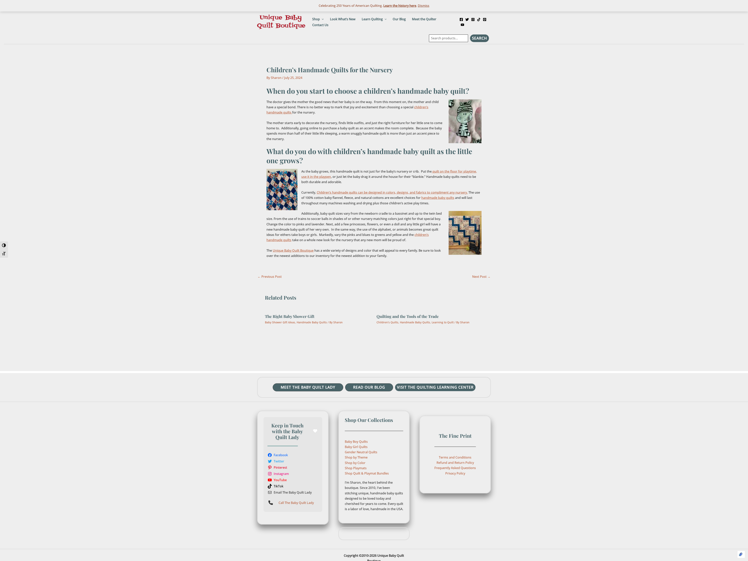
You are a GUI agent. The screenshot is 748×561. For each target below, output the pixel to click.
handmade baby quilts (437, 198)
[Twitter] (467, 19)
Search (479, 38)
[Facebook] (461, 19)
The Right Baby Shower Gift (289, 316)
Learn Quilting (372, 19)
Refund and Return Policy (455, 462)
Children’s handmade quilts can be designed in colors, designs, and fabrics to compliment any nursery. (392, 192)
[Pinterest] (484, 19)
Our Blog (399, 19)
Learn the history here (399, 6)
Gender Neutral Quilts (361, 452)
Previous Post (270, 276)
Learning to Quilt (443, 322)
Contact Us (320, 25)
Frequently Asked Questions (455, 468)
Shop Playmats (356, 468)
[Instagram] (473, 19)
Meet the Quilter (424, 19)
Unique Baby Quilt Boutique (293, 250)
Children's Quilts (387, 322)
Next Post (481, 276)
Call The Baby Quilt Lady (296, 503)
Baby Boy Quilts (356, 441)
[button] (322, 19)
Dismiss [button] (423, 6)
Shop (316, 19)
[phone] (270, 502)
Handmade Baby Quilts (312, 322)
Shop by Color (355, 463)
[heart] (315, 431)
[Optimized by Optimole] (741, 554)
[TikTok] (479, 19)
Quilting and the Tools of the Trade (408, 316)
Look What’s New (342, 19)
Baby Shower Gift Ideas (280, 322)
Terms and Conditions (455, 457)
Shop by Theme (356, 457)
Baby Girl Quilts (356, 447)
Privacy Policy (455, 473)
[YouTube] (462, 24)
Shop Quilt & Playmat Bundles (367, 473)
